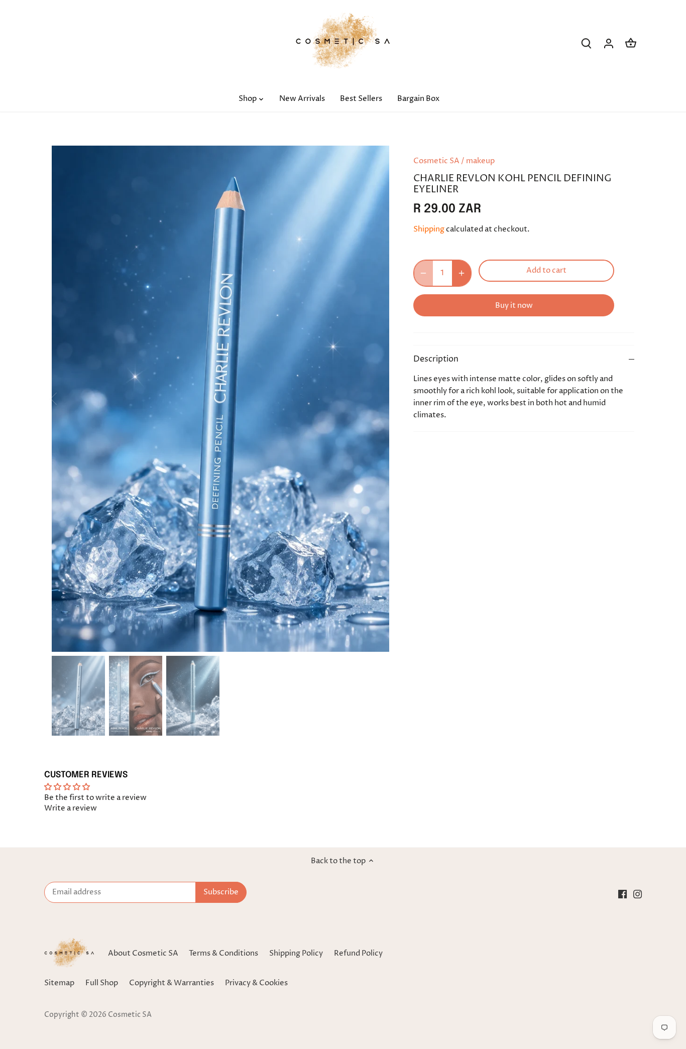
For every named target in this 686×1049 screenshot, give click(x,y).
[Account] (609, 43)
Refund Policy (358, 953)
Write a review (70, 808)
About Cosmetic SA (143, 953)
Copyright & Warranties (171, 983)
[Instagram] (637, 893)
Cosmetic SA (436, 161)
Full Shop (101, 983)
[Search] (587, 43)
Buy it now (514, 305)
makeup (480, 161)
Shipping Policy (296, 953)
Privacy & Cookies (256, 983)
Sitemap (59, 983)
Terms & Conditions (223, 953)
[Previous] (67, 398)
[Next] (374, 398)
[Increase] (461, 273)
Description (436, 359)
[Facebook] (622, 893)
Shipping (428, 229)
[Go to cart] (631, 43)
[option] (220, 399)
